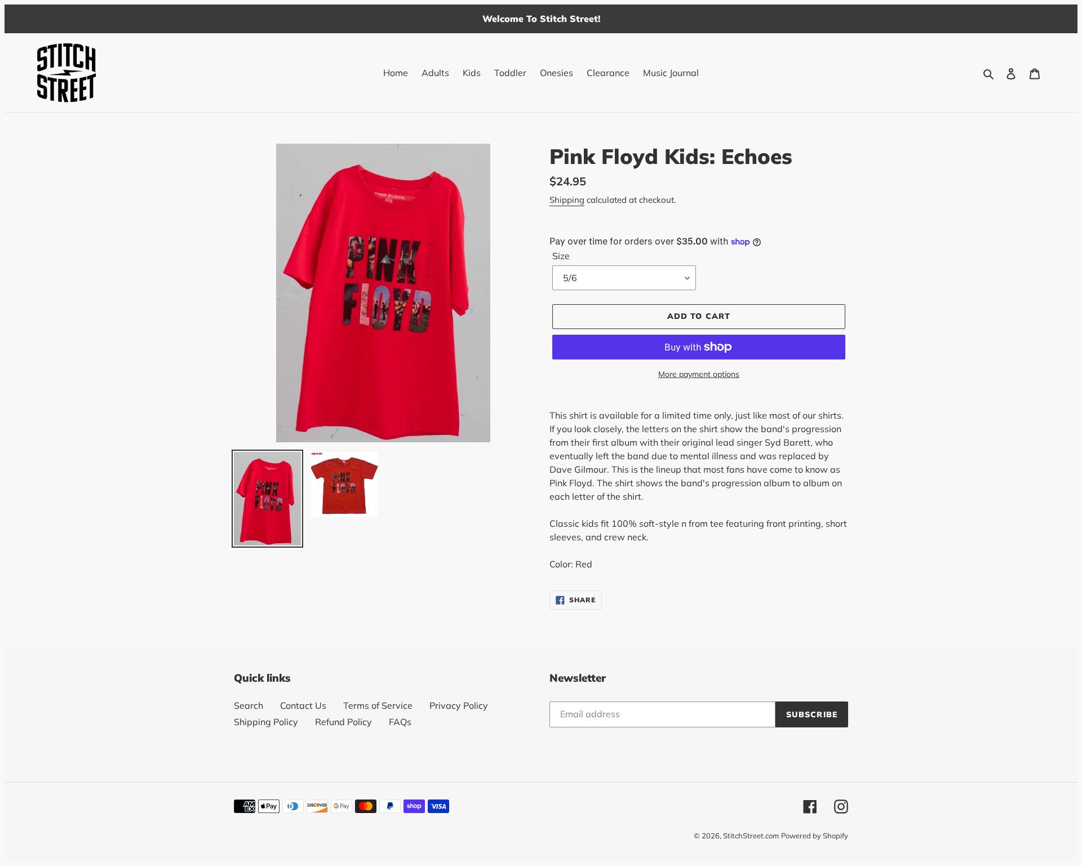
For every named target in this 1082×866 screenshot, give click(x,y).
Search (248, 705)
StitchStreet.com (751, 835)
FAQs (400, 721)
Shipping (566, 199)
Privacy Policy (458, 705)
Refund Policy (343, 721)
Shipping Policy (266, 721)
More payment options (698, 374)
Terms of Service (378, 705)
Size (561, 255)
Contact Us (303, 705)
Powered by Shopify (814, 835)
